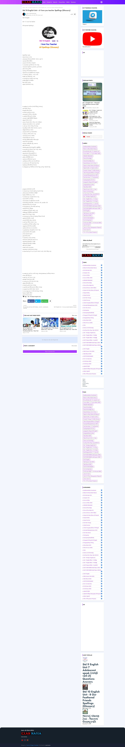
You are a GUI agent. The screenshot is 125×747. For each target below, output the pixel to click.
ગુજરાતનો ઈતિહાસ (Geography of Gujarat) (92, 227)
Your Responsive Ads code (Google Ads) (50, 339)
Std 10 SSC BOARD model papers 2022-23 (92, 208)
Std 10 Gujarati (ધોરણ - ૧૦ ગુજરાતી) (90, 203)
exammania (48, 745)
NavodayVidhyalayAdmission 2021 (90, 175)
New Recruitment (86, 177)
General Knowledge (87, 158)
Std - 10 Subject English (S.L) (31, 7)
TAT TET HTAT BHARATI (88, 218)
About (84, 380)
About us (55, 2)
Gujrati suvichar (94, 168)
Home (44, 2)
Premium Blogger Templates (32, 745)
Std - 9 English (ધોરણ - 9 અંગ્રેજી (90, 199)
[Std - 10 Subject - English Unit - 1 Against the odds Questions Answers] (85, 112)
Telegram (97, 136)
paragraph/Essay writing (88, 184)
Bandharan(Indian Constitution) (89, 146)
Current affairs (86, 153)
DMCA (68, 2)
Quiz (95, 189)
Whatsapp (45, 301)
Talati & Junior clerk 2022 (88, 213)
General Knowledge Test (88, 160)
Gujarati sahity (86, 168)
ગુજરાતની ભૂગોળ (86, 225)
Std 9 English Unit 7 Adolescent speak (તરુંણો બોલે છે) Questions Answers (90, 673)
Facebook (32, 301)
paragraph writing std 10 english (90, 182)
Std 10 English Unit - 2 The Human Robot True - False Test (49, 328)
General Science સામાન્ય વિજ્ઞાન (90, 163)
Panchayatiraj (95, 177)
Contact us (49, 2)
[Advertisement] (50, 95)
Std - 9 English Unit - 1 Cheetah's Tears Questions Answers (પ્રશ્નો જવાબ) (91, 104)
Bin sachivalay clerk (87, 151)
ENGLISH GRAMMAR (87, 156)
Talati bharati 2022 (87, 215)
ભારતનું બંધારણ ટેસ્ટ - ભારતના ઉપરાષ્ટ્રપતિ (91, 719)
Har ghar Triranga (87, 170)
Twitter (38, 301)
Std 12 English (86, 210)
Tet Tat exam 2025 (97, 222)
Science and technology (88, 191)
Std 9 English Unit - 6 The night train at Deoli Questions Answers (95, 118)
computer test (96, 151)
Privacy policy (62, 2)
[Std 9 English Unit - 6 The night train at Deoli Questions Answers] (85, 118)
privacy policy (86, 383)
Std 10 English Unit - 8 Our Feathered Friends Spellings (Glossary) (91, 699)
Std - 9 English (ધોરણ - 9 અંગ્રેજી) (90, 201)
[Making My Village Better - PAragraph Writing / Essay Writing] (85, 124)
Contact (84, 382)
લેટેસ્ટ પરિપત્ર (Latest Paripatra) (90, 232)
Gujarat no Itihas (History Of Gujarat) (91, 165)
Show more (74, 315)
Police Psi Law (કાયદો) (88, 189)
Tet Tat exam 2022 (87, 222)
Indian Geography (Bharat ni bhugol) (91, 172)
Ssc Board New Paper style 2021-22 (91, 194)
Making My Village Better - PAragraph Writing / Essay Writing (95, 124)
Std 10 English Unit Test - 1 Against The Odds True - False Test (68, 328)
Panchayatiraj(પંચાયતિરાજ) (88, 179)
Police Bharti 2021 (87, 187)
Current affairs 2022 (95, 153)
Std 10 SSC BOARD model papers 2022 (91, 206)
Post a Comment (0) (50, 351)
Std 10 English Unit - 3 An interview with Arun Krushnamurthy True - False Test (30, 329)
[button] (101, 2)
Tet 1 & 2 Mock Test (87, 220)
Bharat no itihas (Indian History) (90, 149)
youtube (88, 136)
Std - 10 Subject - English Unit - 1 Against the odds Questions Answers (95, 112)
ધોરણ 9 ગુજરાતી (86, 229)
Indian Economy (96, 170)
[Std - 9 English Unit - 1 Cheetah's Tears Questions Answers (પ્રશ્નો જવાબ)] (92, 92)
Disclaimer (73, 2)
